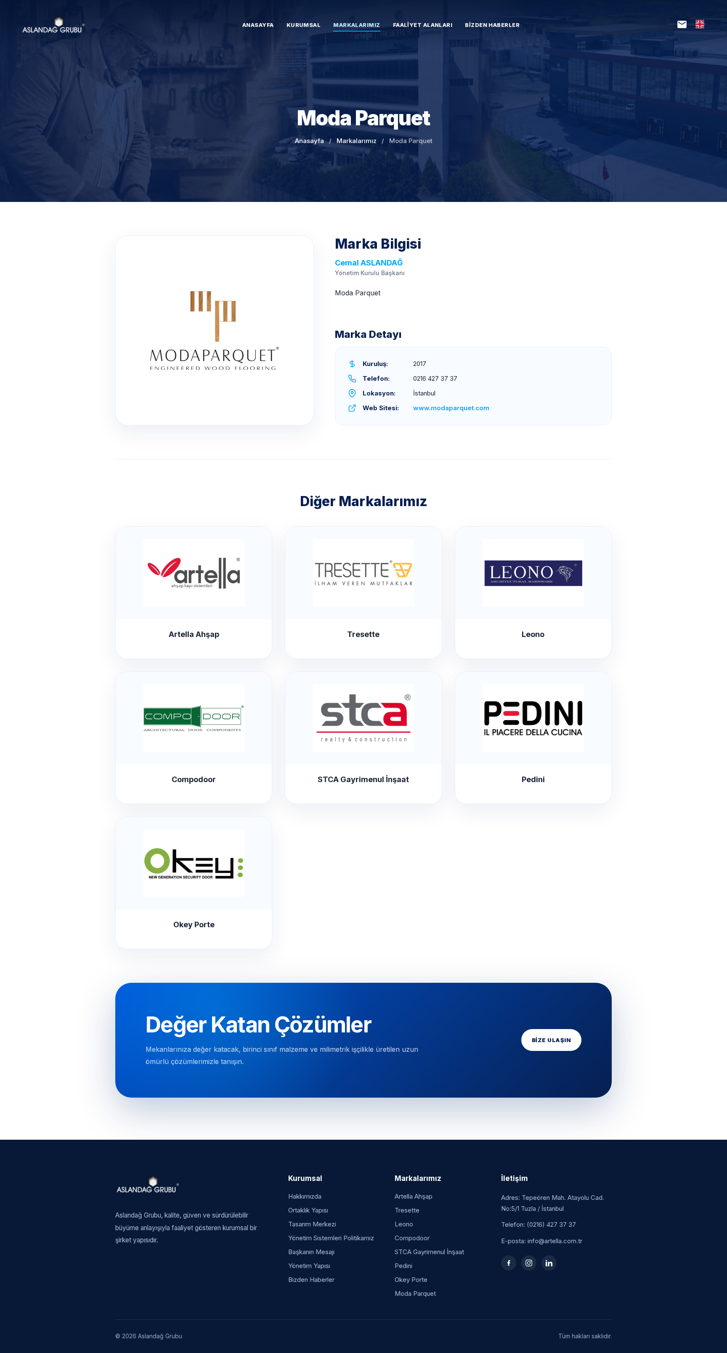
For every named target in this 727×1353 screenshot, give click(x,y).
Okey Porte (411, 1280)
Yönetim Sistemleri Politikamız (331, 1238)
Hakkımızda (304, 1196)
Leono (404, 1224)
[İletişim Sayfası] (682, 24)
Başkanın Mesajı (311, 1252)
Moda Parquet (415, 1293)
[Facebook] (508, 1263)
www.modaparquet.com (451, 408)
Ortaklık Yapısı (308, 1210)
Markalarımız (356, 25)
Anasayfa (258, 25)
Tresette (407, 1210)
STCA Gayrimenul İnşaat (429, 1252)
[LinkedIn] (549, 1263)
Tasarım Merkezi (312, 1224)
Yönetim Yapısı (309, 1266)
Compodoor (412, 1238)
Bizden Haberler (492, 25)
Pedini (403, 1266)
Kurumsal (304, 25)
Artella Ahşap (413, 1196)
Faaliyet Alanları (423, 25)
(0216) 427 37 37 (551, 1224)
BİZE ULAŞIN (551, 1040)
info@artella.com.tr (555, 1241)
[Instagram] (528, 1263)
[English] (699, 24)
